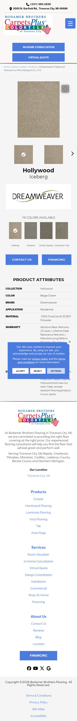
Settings (56, 371)
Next (71, 153)
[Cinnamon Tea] (62, 230)
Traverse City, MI (38, 475)
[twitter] (42, 668)
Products (32, 67)
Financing (56, 259)
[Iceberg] (15, 230)
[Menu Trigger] (70, 23)
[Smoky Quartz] (46, 230)
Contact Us (22, 259)
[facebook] (29, 668)
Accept (20, 371)
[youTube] (35, 668)
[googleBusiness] (48, 668)
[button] (38, 47)
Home (7, 67)
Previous (5, 153)
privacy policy (40, 358)
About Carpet (19, 67)
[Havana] (30, 230)
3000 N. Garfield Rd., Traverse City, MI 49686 (40, 8)
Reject (38, 371)
